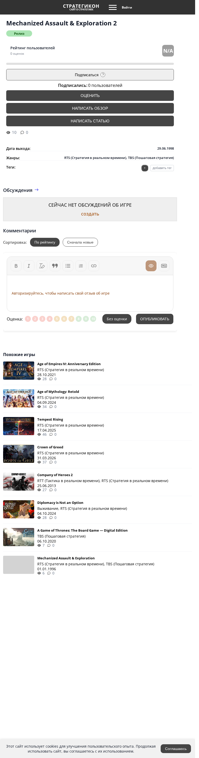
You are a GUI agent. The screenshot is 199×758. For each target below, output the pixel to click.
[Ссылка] (93, 265)
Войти (127, 7)
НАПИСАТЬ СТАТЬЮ (90, 121)
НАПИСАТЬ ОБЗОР (90, 108)
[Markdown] (164, 265)
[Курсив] (29, 265)
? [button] (103, 75)
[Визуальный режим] (151, 265)
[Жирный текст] (16, 265)
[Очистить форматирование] (42, 265)
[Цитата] (54, 265)
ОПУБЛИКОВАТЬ (154, 319)
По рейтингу (44, 242)
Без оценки (117, 318)
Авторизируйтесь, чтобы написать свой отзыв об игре (61, 293)
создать (90, 214)
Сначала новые (80, 242)
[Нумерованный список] (80, 265)
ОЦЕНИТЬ (90, 95)
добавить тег (162, 168)
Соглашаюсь (176, 749)
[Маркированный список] (67, 265)
